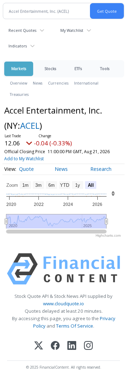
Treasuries (19, 94)
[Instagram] (88, 346)
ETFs (78, 68)
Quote (26, 169)
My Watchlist (71, 30)
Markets (18, 68)
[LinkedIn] (72, 346)
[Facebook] (55, 346)
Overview (18, 83)
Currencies (58, 83)
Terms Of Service (74, 326)
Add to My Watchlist (24, 159)
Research (100, 169)
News (37, 83)
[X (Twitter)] (38, 346)
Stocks (50, 68)
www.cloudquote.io (63, 303)
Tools (104, 68)
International (86, 83)
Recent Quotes (22, 30)
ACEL (30, 125)
